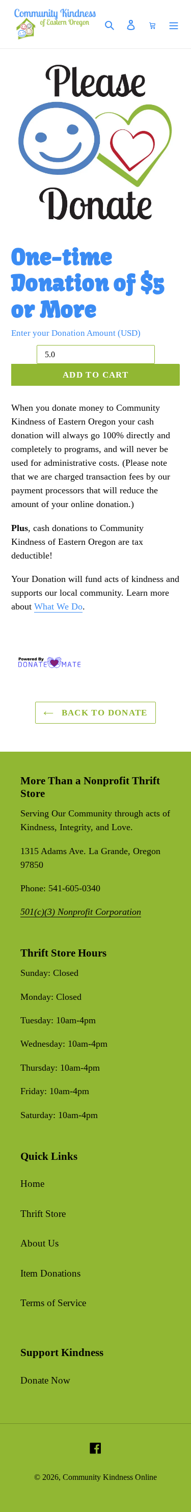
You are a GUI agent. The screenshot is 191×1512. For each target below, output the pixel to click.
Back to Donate (103, 713)
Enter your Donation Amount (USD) (76, 333)
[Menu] (173, 24)
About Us (39, 1243)
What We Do (58, 606)
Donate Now (45, 1380)
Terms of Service (53, 1302)
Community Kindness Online (110, 1477)
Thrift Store (43, 1213)
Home (32, 1183)
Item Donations (50, 1273)
